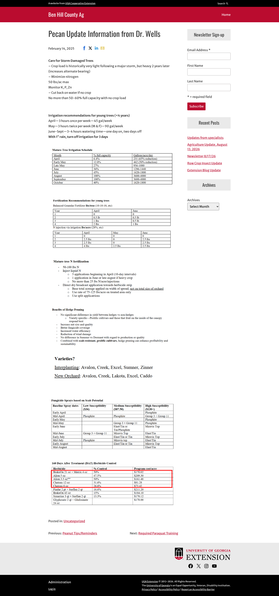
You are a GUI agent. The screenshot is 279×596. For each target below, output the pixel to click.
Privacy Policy (149, 589)
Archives (193, 200)
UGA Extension (150, 581)
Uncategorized (74, 521)
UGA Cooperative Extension (80, 3)
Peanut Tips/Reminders (80, 533)
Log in (52, 589)
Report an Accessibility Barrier (198, 589)
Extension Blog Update (204, 170)
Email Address (198, 50)
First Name (195, 66)
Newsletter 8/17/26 (201, 156)
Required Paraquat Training (158, 533)
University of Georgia (158, 585)
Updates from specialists (205, 138)
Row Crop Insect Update (204, 163)
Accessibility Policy (169, 589)
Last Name (195, 81)
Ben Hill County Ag (66, 14)
